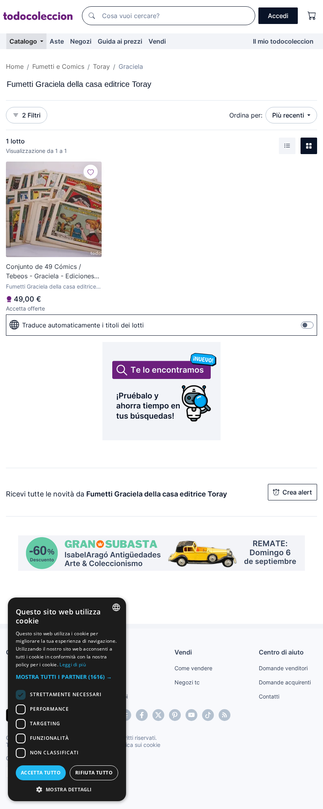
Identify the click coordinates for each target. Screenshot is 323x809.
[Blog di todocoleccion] (224, 715)
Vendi (157, 41)
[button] (67, 677)
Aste (57, 41)
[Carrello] (312, 16)
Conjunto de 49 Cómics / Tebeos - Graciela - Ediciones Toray (50, 272)
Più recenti (289, 115)
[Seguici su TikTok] (208, 715)
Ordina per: (245, 115)
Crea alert (297, 492)
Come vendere (193, 668)
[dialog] (67, 699)
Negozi (80, 41)
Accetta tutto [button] (41, 772)
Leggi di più (72, 664)
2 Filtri (31, 115)
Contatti (269, 696)
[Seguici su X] (158, 715)
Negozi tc (187, 682)
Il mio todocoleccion (283, 41)
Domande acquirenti (285, 682)
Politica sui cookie (137, 744)
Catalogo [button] (24, 41)
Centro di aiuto (281, 652)
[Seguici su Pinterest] (175, 715)
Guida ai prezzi (120, 41)
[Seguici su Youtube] (191, 715)
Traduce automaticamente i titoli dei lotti (83, 325)
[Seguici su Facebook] (142, 715)
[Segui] (91, 172)
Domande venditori (283, 668)
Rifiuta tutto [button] (94, 772)
